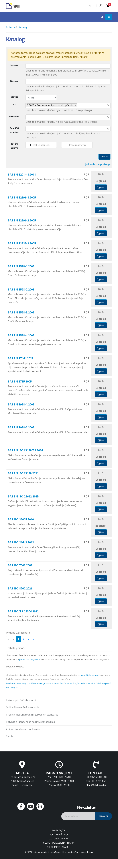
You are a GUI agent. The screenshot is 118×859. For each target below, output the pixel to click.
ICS (14, 104)
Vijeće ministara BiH (58, 846)
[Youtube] (30, 806)
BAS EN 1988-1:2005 (21, 404)
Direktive (14, 116)
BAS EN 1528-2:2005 (21, 289)
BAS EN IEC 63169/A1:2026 (25, 450)
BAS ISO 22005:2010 (21, 519)
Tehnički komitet (14, 130)
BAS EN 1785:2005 (20, 381)
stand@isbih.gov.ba (90, 675)
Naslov (14, 81)
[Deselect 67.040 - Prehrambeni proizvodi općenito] (75, 105)
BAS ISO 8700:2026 (20, 588)
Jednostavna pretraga (97, 164)
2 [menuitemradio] (23, 639)
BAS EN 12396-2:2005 (22, 220)
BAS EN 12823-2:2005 (22, 243)
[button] (100, 17)
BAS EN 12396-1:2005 (22, 197)
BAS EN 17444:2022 (20, 358)
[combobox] (68, 105)
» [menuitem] (33, 639)
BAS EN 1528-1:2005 (21, 266)
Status (14, 96)
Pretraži (104, 156)
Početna (11, 27)
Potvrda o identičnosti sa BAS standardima (30, 722)
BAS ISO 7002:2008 (20, 565)
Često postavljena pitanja (58, 842)
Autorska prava (58, 838)
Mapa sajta (58, 830)
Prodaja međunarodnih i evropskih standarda (32, 714)
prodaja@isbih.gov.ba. (29, 659)
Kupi (102, 187)
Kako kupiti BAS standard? (21, 700)
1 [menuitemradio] (18, 639)
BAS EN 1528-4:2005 (21, 335)
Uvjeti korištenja (59, 834)
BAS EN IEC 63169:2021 (23, 473)
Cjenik (9, 736)
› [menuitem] (28, 639)
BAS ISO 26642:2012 (21, 542)
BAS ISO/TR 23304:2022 (23, 611)
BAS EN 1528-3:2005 (21, 312)
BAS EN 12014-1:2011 (22, 174)
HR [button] (91, 5)
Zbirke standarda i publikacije (23, 729)
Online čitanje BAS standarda (22, 707)
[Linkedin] (40, 806)
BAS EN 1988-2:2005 (21, 427)
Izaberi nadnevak (41, 144)
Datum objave (14, 145)
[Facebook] (21, 806)
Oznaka (14, 65)
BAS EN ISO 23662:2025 (23, 496)
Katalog (23, 27)
